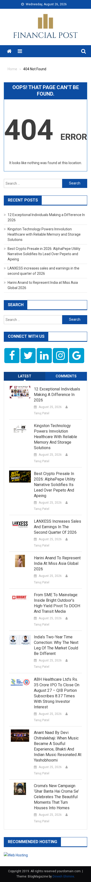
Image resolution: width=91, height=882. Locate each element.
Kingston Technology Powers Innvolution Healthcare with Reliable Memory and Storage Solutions (44, 234)
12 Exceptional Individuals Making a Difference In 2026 (57, 394)
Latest (24, 376)
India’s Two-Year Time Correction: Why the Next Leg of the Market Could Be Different (56, 645)
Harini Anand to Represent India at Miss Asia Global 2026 (57, 563)
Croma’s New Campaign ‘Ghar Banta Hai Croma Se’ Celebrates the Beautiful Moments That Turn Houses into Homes (56, 796)
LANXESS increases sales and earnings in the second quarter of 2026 (57, 527)
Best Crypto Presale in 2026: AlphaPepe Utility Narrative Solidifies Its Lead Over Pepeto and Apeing (44, 254)
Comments (66, 376)
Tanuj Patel (41, 413)
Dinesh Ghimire (63, 876)
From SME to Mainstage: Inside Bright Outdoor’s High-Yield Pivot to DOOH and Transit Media (57, 603)
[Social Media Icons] (11, 355)
